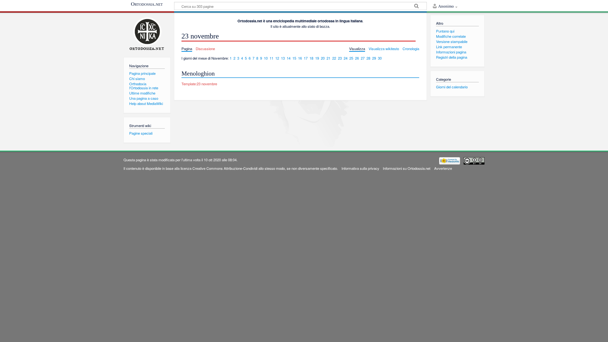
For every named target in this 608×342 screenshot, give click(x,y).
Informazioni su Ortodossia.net (406, 168)
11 (271, 58)
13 (283, 58)
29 (374, 58)
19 (317, 58)
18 (311, 58)
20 (323, 58)
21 (328, 58)
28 (368, 58)
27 (363, 58)
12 (277, 58)
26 (357, 58)
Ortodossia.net (147, 4)
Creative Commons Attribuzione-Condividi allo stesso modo (238, 168)
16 (300, 58)
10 (266, 58)
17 (306, 58)
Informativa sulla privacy (360, 168)
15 (294, 58)
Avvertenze (443, 168)
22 (334, 58)
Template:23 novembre (199, 83)
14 (288, 58)
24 (345, 58)
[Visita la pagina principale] (147, 34)
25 (351, 58)
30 (380, 58)
